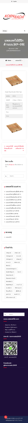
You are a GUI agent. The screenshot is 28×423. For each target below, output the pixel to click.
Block (8, 265)
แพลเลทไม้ (18, 60)
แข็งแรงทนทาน (10, 297)
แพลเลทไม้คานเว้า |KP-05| (12, 211)
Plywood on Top (10, 278)
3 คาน (18, 256)
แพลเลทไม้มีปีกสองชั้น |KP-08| (13, 202)
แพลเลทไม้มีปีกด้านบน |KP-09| (13, 200)
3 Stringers (9, 256)
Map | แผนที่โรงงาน (10, 329)
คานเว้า (19, 284)
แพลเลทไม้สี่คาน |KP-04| (12, 213)
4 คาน (8, 262)
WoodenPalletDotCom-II (14, 50)
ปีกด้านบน (18, 287)
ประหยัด (9, 287)
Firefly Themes (18, 420)
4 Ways (18, 259)
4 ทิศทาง (17, 262)
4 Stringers (9, 259)
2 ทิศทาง (17, 252)
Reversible (9, 281)
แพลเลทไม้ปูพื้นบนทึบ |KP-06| (13, 208)
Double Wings (10, 272)
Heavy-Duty (9, 275)
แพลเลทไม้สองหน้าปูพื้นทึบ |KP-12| (14, 191)
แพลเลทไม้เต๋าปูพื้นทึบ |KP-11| (13, 194)
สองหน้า (17, 294)
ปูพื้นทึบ (18, 291)
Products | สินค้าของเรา (11, 327)
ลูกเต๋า (8, 294)
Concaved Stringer (11, 268)
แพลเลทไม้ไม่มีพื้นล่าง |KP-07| (13, 205)
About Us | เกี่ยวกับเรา (10, 325)
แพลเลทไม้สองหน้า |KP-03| (12, 216)
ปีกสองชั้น (9, 291)
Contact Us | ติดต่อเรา (10, 332)
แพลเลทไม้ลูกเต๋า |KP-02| (12, 219)
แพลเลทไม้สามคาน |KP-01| (13, 222)
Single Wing (9, 284)
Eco (19, 272)
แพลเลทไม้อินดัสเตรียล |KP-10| (13, 197)
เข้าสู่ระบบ (11, 164)
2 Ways (8, 252)
